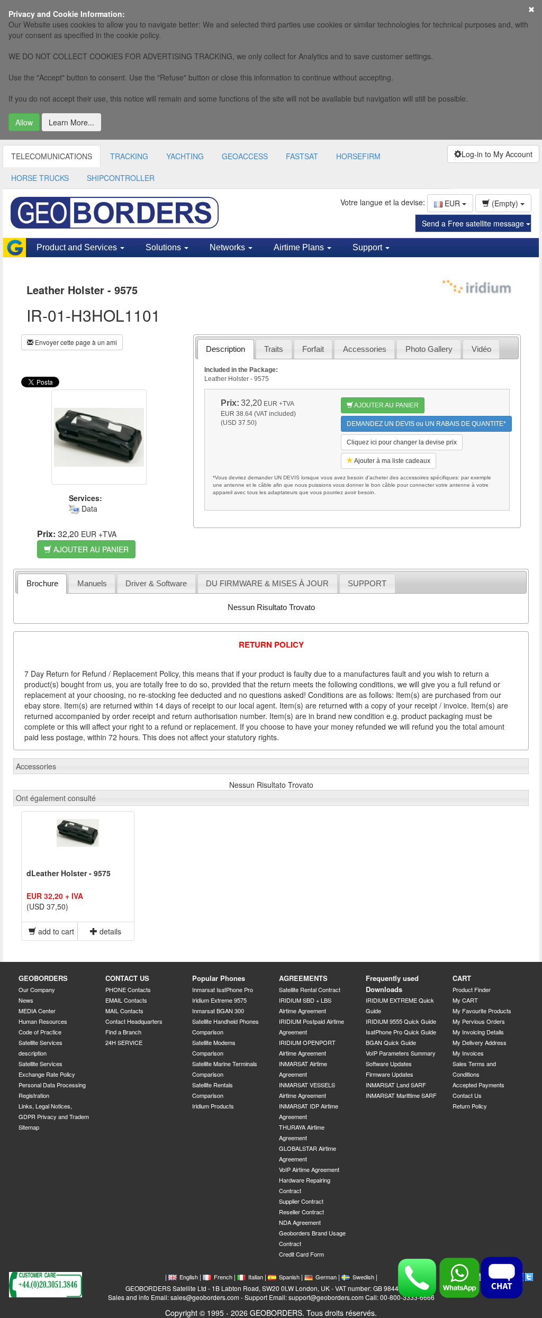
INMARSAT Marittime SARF (401, 1095)
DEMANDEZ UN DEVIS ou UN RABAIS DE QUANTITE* (426, 424)
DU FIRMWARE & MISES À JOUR (267, 583)
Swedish (363, 1276)
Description (225, 348)
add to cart (55, 931)
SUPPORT (367, 583)
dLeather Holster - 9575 (68, 873)
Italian (255, 1276)
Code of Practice (40, 1032)
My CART (465, 1000)
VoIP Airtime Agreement (309, 1169)
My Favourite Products (482, 1010)
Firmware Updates (389, 1074)
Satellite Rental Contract (309, 989)
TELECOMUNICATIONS (51, 156)
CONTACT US (127, 978)
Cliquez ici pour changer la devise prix (402, 442)
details (109, 931)
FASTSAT (302, 156)
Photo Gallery (429, 348)
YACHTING (185, 156)
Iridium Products (213, 1106)
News (26, 1000)
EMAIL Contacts (126, 1000)
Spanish (289, 1276)
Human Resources (43, 1021)
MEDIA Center (37, 1010)
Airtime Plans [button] (300, 247)
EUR (452, 203)
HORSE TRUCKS (40, 177)
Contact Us (467, 1095)
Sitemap (29, 1127)
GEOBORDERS (43, 978)
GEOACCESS (245, 156)
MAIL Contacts (124, 1010)
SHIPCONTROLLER (121, 177)
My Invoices (468, 1053)
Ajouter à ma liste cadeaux (391, 461)
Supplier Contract (301, 1201)
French (223, 1276)
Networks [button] (228, 247)
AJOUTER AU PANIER (90, 549)
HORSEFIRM (358, 156)
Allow (24, 122)
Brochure (42, 583)
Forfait (313, 348)
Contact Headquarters (133, 1021)
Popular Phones (218, 978)
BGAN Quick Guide (391, 1042)
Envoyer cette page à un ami (75, 342)
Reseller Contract (301, 1211)
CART (462, 978)
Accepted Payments (478, 1084)
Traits (273, 348)
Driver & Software (156, 583)
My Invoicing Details (478, 1032)
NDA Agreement (300, 1222)
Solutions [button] (164, 247)
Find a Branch (123, 1032)
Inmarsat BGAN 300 (218, 1010)
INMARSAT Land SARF (396, 1084)
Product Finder (472, 989)
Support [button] (368, 247)
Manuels (92, 583)
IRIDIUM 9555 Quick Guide (401, 1021)
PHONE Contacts (128, 989)
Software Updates (389, 1063)
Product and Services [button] (78, 247)
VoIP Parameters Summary (401, 1053)
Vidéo (481, 348)
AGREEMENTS (303, 978)
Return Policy (470, 1106)
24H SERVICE (123, 1042)
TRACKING (129, 156)
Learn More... (71, 122)
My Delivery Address (480, 1042)
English (188, 1276)
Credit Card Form (301, 1254)
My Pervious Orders (479, 1021)
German (326, 1276)
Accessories (364, 348)
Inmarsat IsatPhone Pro (222, 989)
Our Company (37, 989)
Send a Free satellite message (474, 223)
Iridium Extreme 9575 (219, 1000)
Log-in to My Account (497, 154)
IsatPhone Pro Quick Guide (401, 1032)
